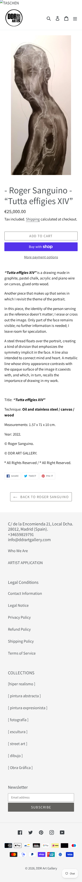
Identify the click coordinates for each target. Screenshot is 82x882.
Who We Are (18, 550)
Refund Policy (19, 629)
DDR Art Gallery (46, 868)
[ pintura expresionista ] (27, 707)
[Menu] (75, 18)
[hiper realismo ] (21, 683)
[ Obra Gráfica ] (20, 767)
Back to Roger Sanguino (44, 497)
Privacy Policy (19, 617)
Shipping (33, 219)
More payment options (41, 257)
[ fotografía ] (18, 719)
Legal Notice (18, 605)
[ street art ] (17, 743)
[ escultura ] (17, 731)
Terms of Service (22, 653)
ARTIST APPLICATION (25, 562)
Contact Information (25, 593)
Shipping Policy (21, 641)
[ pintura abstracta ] (24, 695)
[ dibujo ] (15, 755)
